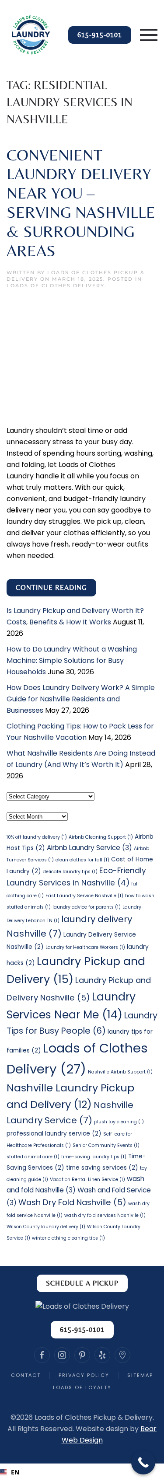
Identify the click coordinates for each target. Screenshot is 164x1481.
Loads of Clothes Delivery (56, 285)
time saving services (102, 1168)
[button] (148, 34)
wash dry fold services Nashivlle (105, 1215)
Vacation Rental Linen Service (87, 1179)
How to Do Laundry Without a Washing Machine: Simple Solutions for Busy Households (72, 660)
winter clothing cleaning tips (68, 1238)
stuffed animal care (33, 1156)
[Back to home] (31, 35)
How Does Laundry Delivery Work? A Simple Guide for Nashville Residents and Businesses (81, 699)
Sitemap (140, 1375)
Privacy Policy (84, 1375)
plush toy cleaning (119, 1122)
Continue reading (51, 587)
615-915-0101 (99, 35)
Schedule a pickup (82, 1283)
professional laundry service (54, 1133)
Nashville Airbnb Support (120, 1072)
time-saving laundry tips (93, 1156)
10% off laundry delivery (37, 837)
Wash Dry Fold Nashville (72, 1202)
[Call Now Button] (143, 1462)
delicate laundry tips (70, 871)
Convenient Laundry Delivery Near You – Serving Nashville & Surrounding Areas (81, 203)
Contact (26, 1375)
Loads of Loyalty (82, 1387)
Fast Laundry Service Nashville (84, 895)
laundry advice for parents (86, 907)
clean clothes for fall (82, 860)
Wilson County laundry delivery (46, 1226)
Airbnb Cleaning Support (101, 837)
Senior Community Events (106, 1145)
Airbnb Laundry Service (89, 847)
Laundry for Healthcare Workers (85, 947)
